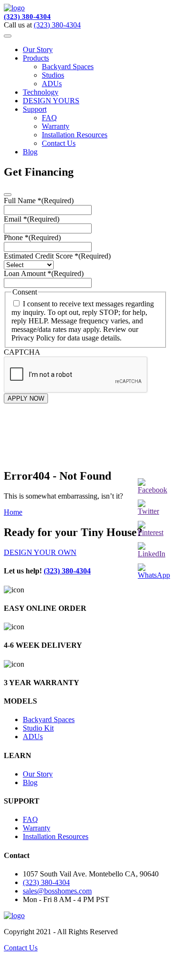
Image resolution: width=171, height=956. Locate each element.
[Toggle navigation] (7, 36)
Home (13, 512)
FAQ (49, 118)
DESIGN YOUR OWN (40, 552)
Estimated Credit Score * (57, 256)
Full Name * (39, 201)
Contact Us (59, 143)
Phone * (32, 237)
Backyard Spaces (68, 67)
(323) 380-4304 (27, 16)
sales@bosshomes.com (57, 891)
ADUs (52, 84)
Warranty (55, 126)
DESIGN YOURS (51, 101)
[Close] (7, 194)
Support (35, 109)
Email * (31, 219)
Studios (53, 75)
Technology (40, 92)
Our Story (38, 49)
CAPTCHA (22, 352)
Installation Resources (74, 135)
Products (36, 58)
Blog (30, 152)
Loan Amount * (44, 273)
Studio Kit (38, 728)
